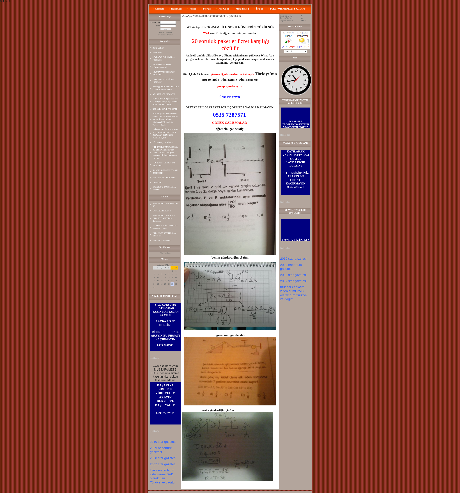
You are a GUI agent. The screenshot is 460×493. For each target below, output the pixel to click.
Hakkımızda (176, 9)
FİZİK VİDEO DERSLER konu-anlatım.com (164, 234)
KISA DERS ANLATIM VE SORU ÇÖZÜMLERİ (165, 171)
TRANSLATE (158, 182)
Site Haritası (165, 253)
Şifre (158, 26)
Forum (193, 9)
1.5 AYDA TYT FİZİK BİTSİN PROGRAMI (164, 73)
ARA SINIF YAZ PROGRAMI (164, 94)
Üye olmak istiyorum (165, 35)
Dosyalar (207, 9)
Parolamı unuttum (165, 33)
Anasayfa (159, 9)
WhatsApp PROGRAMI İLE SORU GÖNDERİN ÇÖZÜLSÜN (166, 88)
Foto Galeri (223, 9)
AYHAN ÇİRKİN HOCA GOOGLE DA (165, 204)
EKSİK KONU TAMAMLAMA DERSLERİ (164, 188)
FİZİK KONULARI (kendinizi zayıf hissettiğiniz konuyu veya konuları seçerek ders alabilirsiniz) (165, 101)
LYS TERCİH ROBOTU (162, 211)
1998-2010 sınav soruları (162, 240)
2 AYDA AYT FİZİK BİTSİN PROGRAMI (163, 80)
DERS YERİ (157, 53)
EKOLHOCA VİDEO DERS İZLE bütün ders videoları (165, 227)
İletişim (259, 9)
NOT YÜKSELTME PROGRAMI (165, 109)
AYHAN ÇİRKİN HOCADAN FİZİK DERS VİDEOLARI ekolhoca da (164, 218)
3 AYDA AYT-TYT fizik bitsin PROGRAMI (163, 58)
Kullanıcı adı (155, 22)
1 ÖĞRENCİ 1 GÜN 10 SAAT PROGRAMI (164, 164)
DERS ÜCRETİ (158, 48)
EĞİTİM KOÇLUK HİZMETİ (163, 142)
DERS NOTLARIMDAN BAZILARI (287, 9)
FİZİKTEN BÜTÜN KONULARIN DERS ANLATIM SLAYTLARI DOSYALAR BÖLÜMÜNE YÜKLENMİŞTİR (165, 133)
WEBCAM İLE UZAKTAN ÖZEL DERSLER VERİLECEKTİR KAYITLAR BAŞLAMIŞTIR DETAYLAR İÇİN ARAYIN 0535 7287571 (165, 152)
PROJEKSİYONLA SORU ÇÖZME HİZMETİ (162, 66)
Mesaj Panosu (242, 9)
